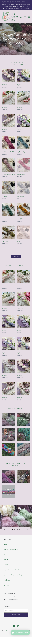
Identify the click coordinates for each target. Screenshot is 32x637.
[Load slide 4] (17, 529)
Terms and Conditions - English (14, 575)
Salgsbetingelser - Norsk (11, 570)
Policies (6, 585)
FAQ (5, 554)
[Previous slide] (5, 529)
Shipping (6, 559)
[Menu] (29, 17)
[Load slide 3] (16, 529)
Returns (6, 565)
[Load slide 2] (14, 529)
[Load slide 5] (19, 529)
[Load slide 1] (12, 529)
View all (16, 256)
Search (6, 544)
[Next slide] (27, 529)
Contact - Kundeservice (11, 549)
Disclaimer (7, 580)
